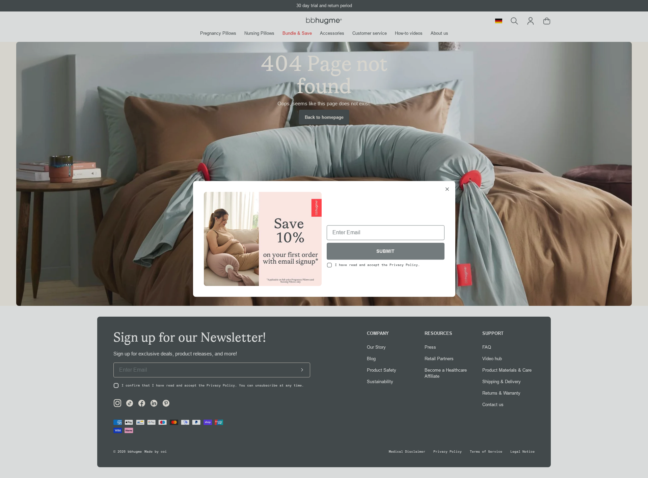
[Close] (447, 189)
